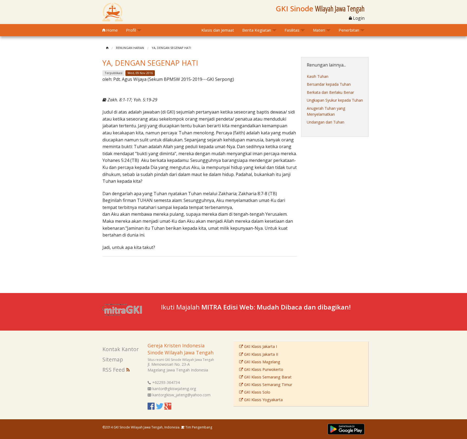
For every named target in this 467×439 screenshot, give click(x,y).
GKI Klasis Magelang (261, 361)
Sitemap (112, 359)
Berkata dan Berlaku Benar (330, 92)
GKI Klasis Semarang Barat (267, 377)
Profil (131, 30)
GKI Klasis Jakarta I (260, 346)
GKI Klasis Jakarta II (260, 354)
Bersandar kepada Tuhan (329, 84)
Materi (319, 30)
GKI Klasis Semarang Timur (267, 384)
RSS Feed (114, 369)
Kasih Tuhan (317, 76)
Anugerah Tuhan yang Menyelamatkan (326, 111)
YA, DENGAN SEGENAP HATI (171, 47)
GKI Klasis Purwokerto (263, 369)
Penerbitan (349, 30)
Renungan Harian (130, 47)
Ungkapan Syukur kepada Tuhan (335, 100)
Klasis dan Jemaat (217, 30)
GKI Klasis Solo (256, 392)
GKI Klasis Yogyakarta (263, 399)
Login (358, 18)
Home (111, 30)
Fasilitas (292, 30)
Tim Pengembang (198, 427)
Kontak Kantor (120, 349)
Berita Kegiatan (256, 30)
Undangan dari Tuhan (325, 122)
